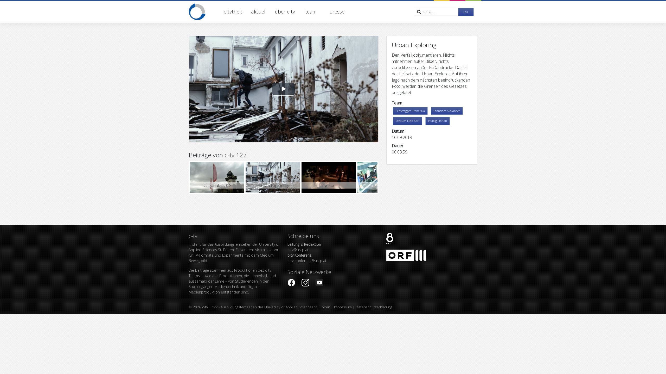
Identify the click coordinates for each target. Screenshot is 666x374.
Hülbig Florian (437, 121)
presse (336, 11)
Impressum (343, 306)
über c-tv (285, 11)
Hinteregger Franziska (410, 111)
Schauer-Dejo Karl (407, 121)
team (311, 11)
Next (385, 177)
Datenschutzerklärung (374, 306)
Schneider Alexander (447, 111)
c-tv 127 (236, 155)
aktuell (259, 11)
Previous (182, 177)
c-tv (205, 306)
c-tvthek (233, 11)
